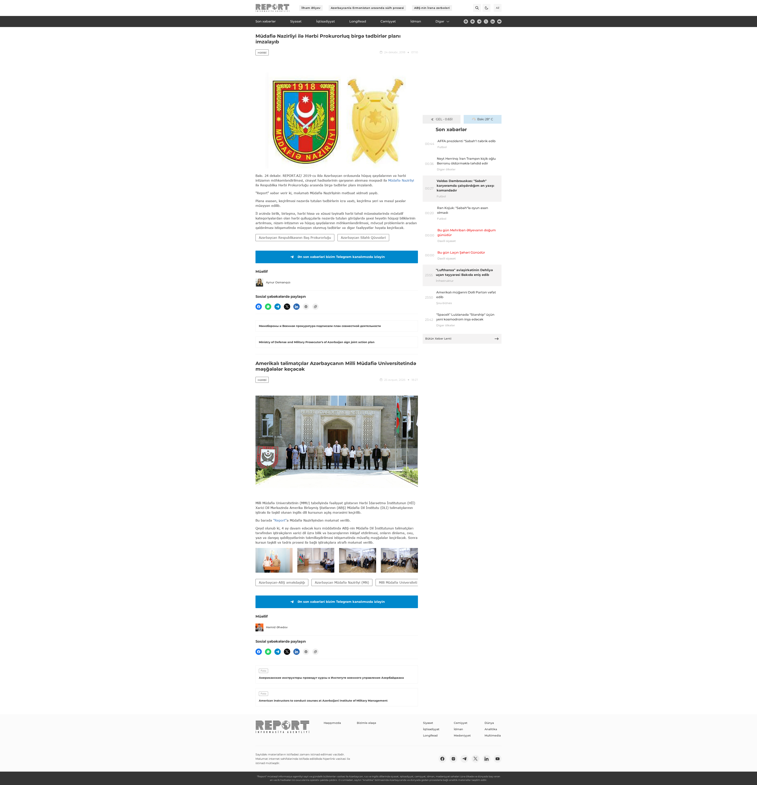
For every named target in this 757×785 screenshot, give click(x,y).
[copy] (315, 306)
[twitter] (486, 21)
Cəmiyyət (460, 723)
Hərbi (262, 52)
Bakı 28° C (485, 119)
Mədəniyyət (462, 735)
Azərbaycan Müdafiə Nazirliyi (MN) (342, 582)
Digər (439, 21)
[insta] (472, 21)
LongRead (430, 735)
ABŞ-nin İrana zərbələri (432, 8)
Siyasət (428, 723)
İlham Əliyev (311, 8)
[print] (306, 306)
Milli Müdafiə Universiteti (398, 582)
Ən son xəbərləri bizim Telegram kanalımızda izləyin (341, 257)
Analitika (491, 729)
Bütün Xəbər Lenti (438, 338)
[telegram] (479, 21)
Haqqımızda (332, 723)
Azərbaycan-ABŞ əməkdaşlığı (282, 582)
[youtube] (499, 21)
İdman (458, 729)
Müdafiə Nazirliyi (401, 180)
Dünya (489, 723)
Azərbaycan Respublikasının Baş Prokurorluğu (295, 237)
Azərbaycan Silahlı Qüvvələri (363, 237)
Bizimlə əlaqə (366, 723)
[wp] (268, 306)
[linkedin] (492, 21)
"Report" (280, 520)
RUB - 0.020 (444, 119)
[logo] (272, 8)
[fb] (466, 21)
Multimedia (493, 735)
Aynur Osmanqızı (278, 282)
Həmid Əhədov (277, 627)
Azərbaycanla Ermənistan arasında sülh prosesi (367, 8)
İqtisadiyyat (431, 729)
